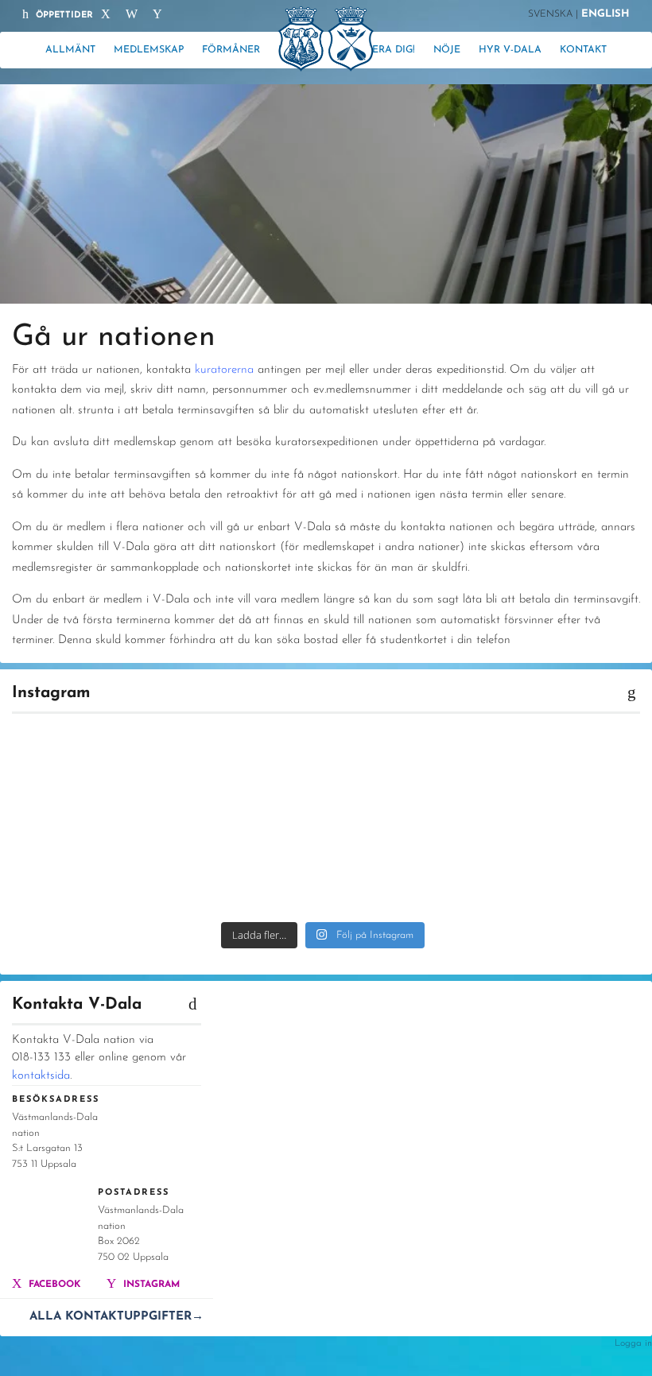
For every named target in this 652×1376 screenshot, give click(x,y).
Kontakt (583, 50)
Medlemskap (149, 50)
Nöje (446, 50)
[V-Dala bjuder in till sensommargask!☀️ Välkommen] (563, 773)
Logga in (633, 1343)
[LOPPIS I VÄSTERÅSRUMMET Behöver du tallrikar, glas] (403, 773)
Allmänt (70, 50)
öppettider (63, 15)
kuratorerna (224, 370)
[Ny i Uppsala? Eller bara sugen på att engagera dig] (242, 773)
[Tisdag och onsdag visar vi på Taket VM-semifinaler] (563, 866)
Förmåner (231, 50)
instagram (150, 1284)
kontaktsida (41, 1076)
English (605, 14)
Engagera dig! (375, 50)
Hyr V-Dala (510, 50)
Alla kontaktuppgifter (116, 1317)
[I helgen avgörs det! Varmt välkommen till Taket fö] (403, 866)
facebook (52, 1284)
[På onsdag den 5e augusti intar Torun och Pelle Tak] (82, 866)
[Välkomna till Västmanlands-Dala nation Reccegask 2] (82, 773)
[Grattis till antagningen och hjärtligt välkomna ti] (242, 866)
